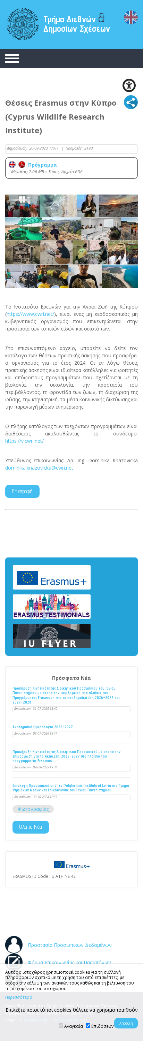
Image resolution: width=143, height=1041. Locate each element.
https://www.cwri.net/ (30, 314)
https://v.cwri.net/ (24, 441)
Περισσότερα (18, 997)
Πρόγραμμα (41, 164)
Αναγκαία (73, 1026)
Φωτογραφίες (33, 809)
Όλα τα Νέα (30, 826)
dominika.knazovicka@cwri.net (39, 467)
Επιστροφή (22, 491)
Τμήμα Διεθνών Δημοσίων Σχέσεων (76, 21)
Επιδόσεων (102, 1026)
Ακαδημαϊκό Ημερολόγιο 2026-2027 (42, 727)
